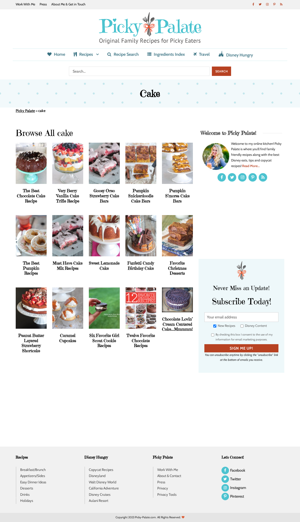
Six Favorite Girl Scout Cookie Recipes (104, 340)
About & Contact (169, 476)
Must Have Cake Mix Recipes (67, 265)
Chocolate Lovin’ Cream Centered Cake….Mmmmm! (177, 324)
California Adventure (104, 488)
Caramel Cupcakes (67, 338)
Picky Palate (25, 110)
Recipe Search (126, 54)
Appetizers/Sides (32, 476)
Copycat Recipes (101, 470)
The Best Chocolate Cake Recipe (31, 195)
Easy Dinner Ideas (33, 482)
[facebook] (253, 4)
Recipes (86, 54)
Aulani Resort (98, 501)
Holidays (26, 501)
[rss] (281, 4)
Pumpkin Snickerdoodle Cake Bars (140, 195)
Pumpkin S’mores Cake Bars (177, 195)
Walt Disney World (102, 482)
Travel (204, 54)
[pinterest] (274, 4)
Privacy (162, 488)
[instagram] (267, 4)
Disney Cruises (99, 494)
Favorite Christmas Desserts (177, 268)
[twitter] (260, 4)
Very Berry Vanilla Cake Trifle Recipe (67, 195)
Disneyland (97, 476)
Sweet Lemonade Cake (104, 265)
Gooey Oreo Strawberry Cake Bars (104, 195)
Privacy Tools (166, 494)
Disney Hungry (239, 55)
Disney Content (255, 326)
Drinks (25, 494)
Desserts (26, 488)
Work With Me (25, 4)
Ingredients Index (169, 54)
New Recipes (226, 326)
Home (59, 54)
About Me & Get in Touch (68, 4)
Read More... (251, 166)
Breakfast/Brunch (33, 470)
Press (43, 4)
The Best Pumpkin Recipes (31, 268)
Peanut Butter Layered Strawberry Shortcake (31, 343)
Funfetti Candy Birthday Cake (141, 265)
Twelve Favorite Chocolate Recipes (141, 340)
